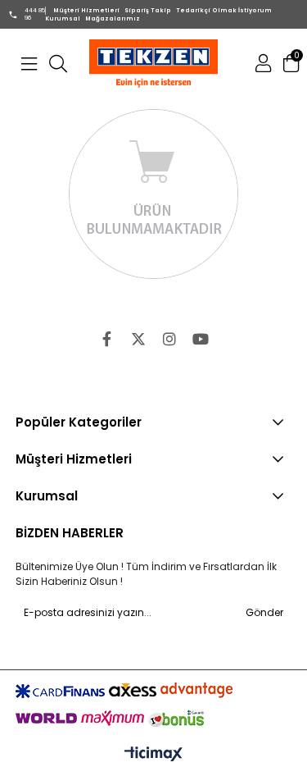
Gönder (264, 612)
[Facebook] (107, 338)
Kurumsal (62, 18)
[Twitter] (138, 338)
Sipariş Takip (147, 10)
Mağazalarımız (112, 18)
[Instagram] (169, 338)
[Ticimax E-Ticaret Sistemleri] (153, 754)
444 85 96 (35, 14)
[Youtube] (200, 338)
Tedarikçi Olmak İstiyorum (224, 10)
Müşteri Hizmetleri (86, 10)
